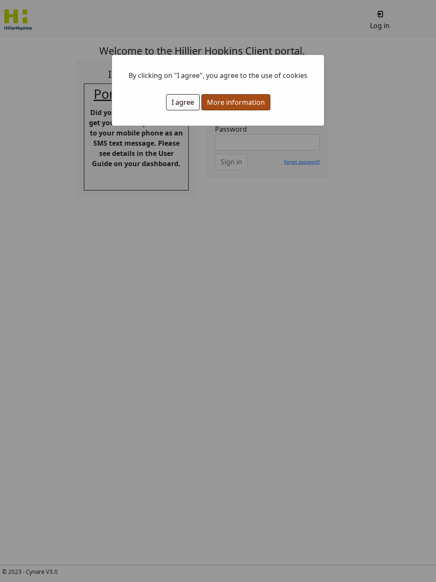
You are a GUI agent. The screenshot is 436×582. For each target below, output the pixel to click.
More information (236, 102)
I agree (183, 102)
